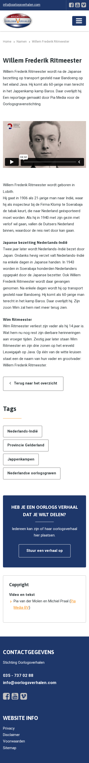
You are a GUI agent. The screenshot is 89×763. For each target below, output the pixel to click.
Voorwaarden (14, 741)
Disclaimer (11, 735)
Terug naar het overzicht (35, 383)
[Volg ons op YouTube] (77, 5)
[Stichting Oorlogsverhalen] (18, 20)
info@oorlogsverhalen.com (21, 4)
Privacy (9, 728)
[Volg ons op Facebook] (71, 5)
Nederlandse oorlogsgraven (31, 473)
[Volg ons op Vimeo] (83, 5)
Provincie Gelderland (25, 445)
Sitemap (9, 748)
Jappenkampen (20, 459)
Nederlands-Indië (22, 431)
